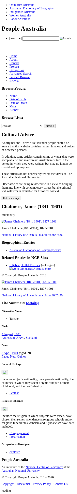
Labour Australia (19, 19)
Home (13, 56)
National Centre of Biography (44, 467)
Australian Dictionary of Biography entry (35, 250)
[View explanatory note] (5, 372)
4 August (7, 334)
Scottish (14, 393)
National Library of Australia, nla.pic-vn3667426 (32, 234)
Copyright (8, 484)
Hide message (11, 198)
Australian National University (21, 470)
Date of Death (18, 102)
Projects (14, 66)
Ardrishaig (8, 337)
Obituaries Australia (21, 4)
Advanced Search (20, 73)
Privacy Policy (42, 484)
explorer (14, 452)
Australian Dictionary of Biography (31, 8)
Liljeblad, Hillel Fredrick (24, 265)
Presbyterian (17, 436)
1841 (17, 334)
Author (13, 110)
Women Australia (20, 15)
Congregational (19, 433)
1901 (15, 353)
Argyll (20, 337)
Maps (12, 106)
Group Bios (16, 70)
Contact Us (61, 484)
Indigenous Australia (22, 12)
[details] (32, 303)
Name (13, 95)
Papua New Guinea (14, 356)
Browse (14, 80)
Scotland (31, 337)
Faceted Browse (19, 77)
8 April (6, 353)
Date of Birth (17, 99)
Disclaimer (23, 484)
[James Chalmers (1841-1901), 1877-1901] (29, 221)
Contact (14, 63)
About (13, 59)
